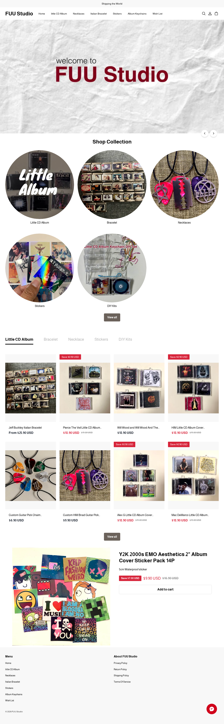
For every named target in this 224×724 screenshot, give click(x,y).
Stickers (117, 13)
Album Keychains (137, 13)
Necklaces (78, 13)
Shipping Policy (121, 675)
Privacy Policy (120, 663)
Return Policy (120, 669)
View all (112, 317)
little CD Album (59, 13)
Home (41, 13)
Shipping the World (112, 3)
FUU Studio (19, 13)
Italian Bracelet (98, 13)
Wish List (157, 13)
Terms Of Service (122, 681)
